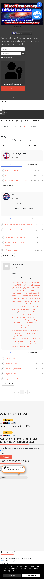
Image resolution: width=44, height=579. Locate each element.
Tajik (26, 341)
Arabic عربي (21, 288)
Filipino (25, 314)
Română (37, 298)
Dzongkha (23, 347)
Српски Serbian (24, 304)
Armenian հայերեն (30, 312)
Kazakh (22, 341)
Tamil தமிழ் (29, 293)
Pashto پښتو (21, 322)
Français (26, 290)
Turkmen (35, 341)
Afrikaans (21, 312)
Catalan (18, 339)
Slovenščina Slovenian (18, 325)
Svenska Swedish (16, 309)
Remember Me (7, 57)
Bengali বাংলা (32, 285)
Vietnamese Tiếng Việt (18, 293)
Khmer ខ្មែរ (26, 330)
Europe (13, 213)
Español (31, 282)
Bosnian (23, 336)
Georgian (35, 336)
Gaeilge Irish (29, 320)
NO (2, 453)
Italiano (18, 282)
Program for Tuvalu (11, 374)
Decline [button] (12, 575)
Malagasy (14, 306)
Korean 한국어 (19, 290)
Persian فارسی (16, 296)
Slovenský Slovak (30, 322)
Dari (24, 344)
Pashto (20, 344)
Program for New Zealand (13, 170)
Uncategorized (19, 153)
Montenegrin (25, 339)
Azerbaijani (14, 304)
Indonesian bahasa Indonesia (30, 296)
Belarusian (14, 314)
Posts (11, 164)
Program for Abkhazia (11, 364)
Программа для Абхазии (13, 369)
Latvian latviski (15, 328)
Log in (12, 88)
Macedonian (15, 341)
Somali (37, 344)
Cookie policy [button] (33, 568)
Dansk (20, 314)
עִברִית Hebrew (27, 309)
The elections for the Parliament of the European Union (17, 243)
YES (2, 451)
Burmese (14, 344)
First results (8, 175)
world (14, 194)
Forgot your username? (8, 93)
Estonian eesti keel (32, 325)
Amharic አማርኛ (28, 301)
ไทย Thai (36, 301)
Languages (17, 264)
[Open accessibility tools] (39, 4)
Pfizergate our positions (12, 250)
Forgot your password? (8, 98)
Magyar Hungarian (22, 306)
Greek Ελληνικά (21, 317)
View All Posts (8, 185)
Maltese (29, 336)
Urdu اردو (36, 293)
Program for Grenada (11, 379)
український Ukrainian (27, 298)
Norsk (29, 317)
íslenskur (22, 320)
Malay (28, 344)
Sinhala (32, 344)
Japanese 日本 (30, 288)
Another (5, 563)
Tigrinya (16, 347)
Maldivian (29, 347)
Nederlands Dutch (17, 301)
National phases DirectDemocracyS (16, 237)
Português (24, 282)
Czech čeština (33, 306)
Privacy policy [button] (8, 571)
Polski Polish (15, 298)
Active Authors (32, 164)
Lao (12, 347)
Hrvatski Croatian (35, 304)
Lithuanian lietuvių (26, 328)
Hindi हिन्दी (25, 285)
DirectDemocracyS (9, 561)
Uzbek (30, 341)
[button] (29, 145)
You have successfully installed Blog (16, 180)
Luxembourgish (35, 339)
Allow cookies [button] (31, 575)
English (19, 33)
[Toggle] (42, 468)
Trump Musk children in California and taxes (18, 225)
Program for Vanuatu (11, 359)
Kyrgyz (13, 339)
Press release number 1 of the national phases (17, 231)
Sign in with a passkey (13, 84)
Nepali (19, 336)
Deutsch (32, 290)
